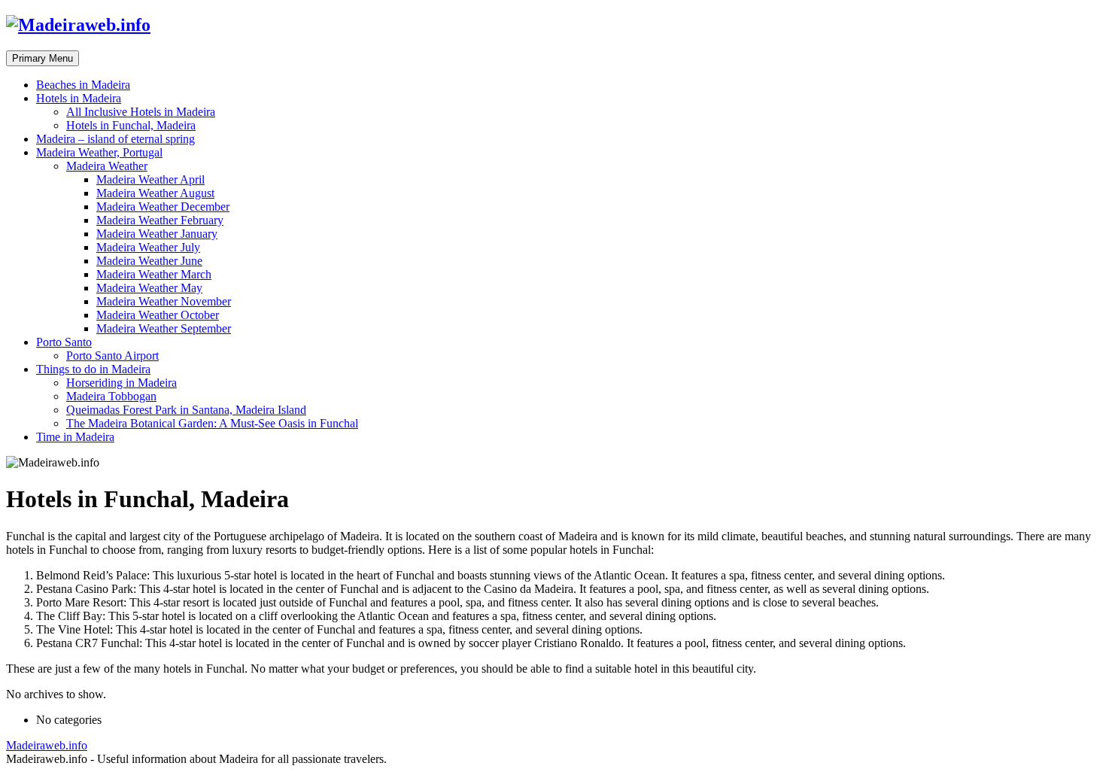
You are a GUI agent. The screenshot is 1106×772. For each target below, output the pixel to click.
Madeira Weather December (162, 206)
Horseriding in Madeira (121, 382)
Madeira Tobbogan (111, 396)
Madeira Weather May (149, 287)
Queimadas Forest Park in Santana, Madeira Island (186, 409)
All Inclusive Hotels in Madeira (140, 111)
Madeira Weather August (155, 193)
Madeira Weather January (156, 233)
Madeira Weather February (159, 220)
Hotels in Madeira (78, 98)
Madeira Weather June (149, 260)
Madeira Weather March (153, 274)
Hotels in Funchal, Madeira (131, 125)
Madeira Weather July (148, 247)
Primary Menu (42, 58)
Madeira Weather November (163, 301)
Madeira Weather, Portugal (99, 152)
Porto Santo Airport (112, 355)
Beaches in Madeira (83, 84)
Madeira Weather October (157, 314)
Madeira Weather (106, 166)
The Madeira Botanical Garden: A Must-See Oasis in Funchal (212, 423)
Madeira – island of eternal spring (115, 138)
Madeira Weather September (163, 328)
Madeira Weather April (150, 179)
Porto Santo (64, 342)
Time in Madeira (75, 436)
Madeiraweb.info (46, 745)
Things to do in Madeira (93, 369)
